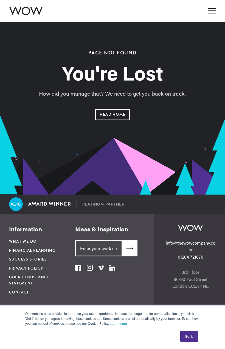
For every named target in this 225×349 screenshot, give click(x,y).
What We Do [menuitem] (23, 241)
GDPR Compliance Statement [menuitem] (29, 280)
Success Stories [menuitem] (28, 259)
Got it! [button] (189, 336)
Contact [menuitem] (19, 292)
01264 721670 (190, 257)
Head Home (112, 114)
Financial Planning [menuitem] (32, 250)
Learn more (118, 323)
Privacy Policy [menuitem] (26, 268)
